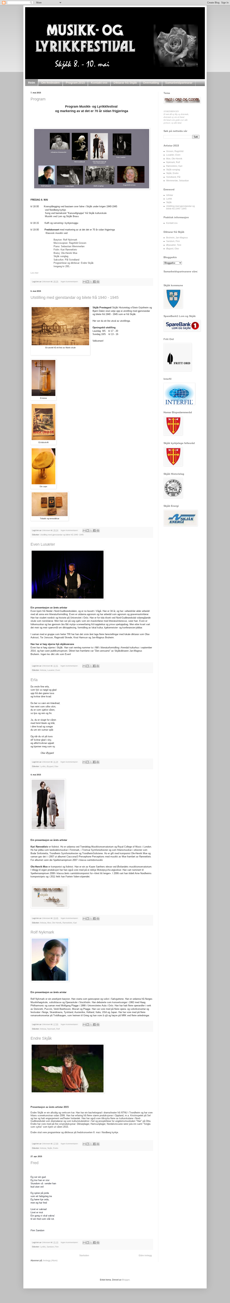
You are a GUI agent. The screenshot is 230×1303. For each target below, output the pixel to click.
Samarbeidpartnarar (178, 82)
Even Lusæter (43, 544)
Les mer (34, 273)
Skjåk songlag (173, 169)
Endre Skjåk (41, 1038)
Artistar (43, 670)
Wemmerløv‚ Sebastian (177, 180)
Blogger (126, 1280)
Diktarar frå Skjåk (125, 82)
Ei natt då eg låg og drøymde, (176, 114)
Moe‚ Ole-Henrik (54, 923)
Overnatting (151, 82)
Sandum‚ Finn (53, 1247)
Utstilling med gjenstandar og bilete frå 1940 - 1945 (75, 297)
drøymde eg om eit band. (174, 116)
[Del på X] (91, 282)
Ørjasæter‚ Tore (173, 245)
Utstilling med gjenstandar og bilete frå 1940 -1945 (62, 535)
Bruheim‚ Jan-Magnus (177, 237)
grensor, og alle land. (173, 122)
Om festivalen (50, 82)
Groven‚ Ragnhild (174, 151)
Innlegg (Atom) (50, 1260)
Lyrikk (43, 766)
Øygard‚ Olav (52, 766)
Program (38, 99)
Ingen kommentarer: (70, 281)
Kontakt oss (99, 82)
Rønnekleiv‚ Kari (70, 923)
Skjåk (169, 202)
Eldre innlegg (145, 1255)
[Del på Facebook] (94, 282)
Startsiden (84, 1255)
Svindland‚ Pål (173, 177)
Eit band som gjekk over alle (176, 119)
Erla (34, 679)
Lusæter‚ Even (53, 670)
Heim (31, 82)
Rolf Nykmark (42, 932)
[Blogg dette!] (87, 282)
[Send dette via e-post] (84, 282)
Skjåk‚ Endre (52, 1148)
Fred (34, 1163)
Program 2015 (75, 82)
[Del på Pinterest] (98, 282)
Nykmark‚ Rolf (53, 1029)
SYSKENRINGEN (171, 111)
